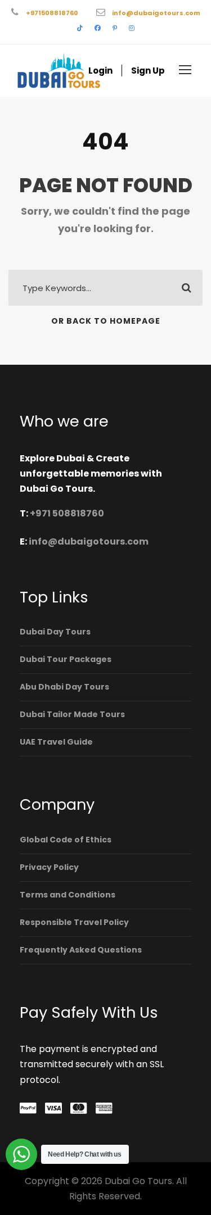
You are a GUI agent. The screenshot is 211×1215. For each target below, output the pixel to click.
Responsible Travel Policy (74, 922)
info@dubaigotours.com (156, 12)
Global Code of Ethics (65, 839)
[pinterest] (115, 28)
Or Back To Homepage (105, 321)
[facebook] (98, 28)
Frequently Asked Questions (81, 949)
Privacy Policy (49, 867)
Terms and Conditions (67, 894)
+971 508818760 (67, 513)
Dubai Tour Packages (65, 659)
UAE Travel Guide (56, 741)
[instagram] (131, 28)
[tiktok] (80, 28)
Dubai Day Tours (55, 631)
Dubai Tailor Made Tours (72, 714)
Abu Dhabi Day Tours (64, 686)
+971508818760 (52, 12)
